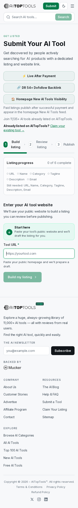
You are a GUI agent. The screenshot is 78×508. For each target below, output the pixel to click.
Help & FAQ (50, 394)
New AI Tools (12, 458)
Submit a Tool (52, 402)
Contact (8, 417)
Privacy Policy (56, 487)
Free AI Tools (12, 465)
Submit (51, 6)
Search (63, 17)
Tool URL (11, 244)
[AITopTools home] (19, 6)
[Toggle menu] (72, 6)
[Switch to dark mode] (64, 6)
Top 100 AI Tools (15, 450)
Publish (69, 144)
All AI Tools (11, 442)
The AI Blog (50, 387)
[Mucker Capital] (12, 367)
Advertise (10, 402)
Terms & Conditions (29, 487)
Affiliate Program (15, 409)
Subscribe (63, 351)
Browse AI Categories (18, 435)
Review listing (41, 144)
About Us (9, 387)
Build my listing (20, 277)
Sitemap (48, 417)
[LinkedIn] (46, 499)
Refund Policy (40, 492)
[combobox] (33, 16)
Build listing (15, 144)
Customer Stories (15, 394)
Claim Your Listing (54, 409)
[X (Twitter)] (32, 499)
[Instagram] (39, 499)
